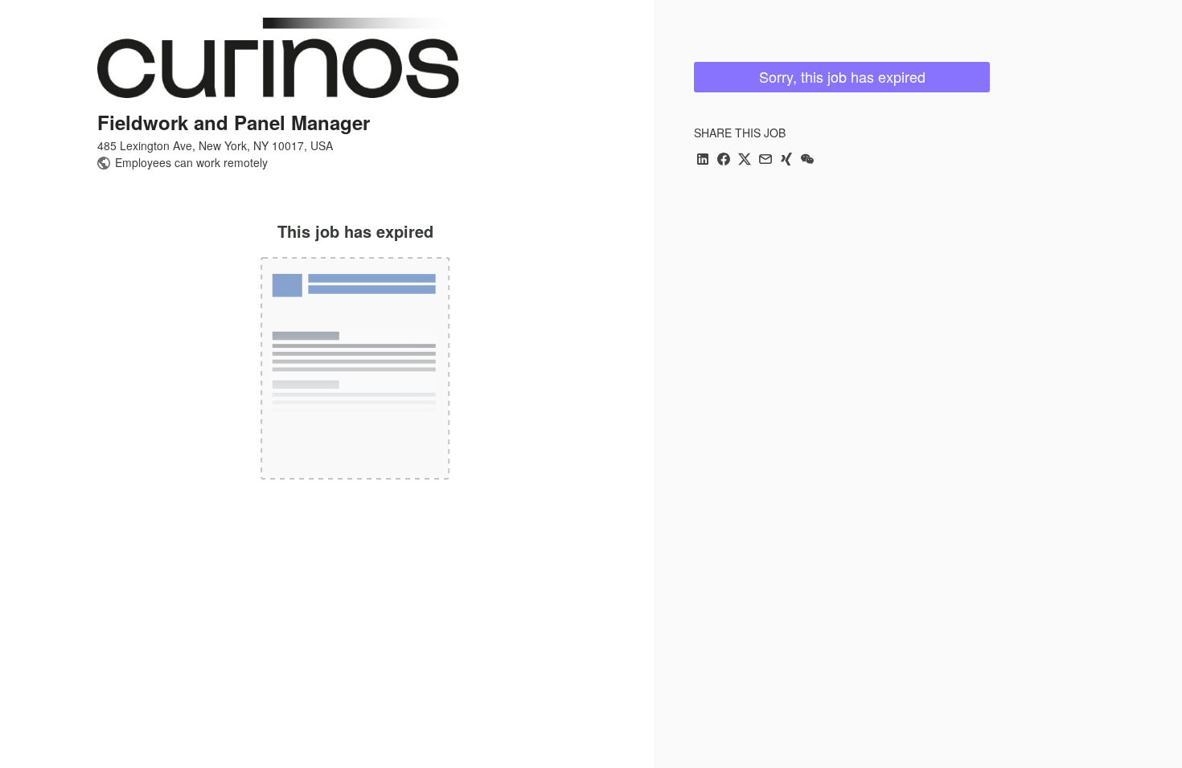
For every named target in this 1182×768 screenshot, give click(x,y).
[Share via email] (765, 160)
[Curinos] (278, 58)
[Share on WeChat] (807, 160)
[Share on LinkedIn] (702, 160)
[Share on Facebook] (723, 160)
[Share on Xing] (786, 160)
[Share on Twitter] (744, 160)
